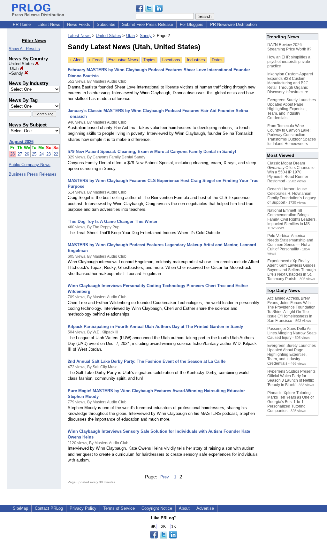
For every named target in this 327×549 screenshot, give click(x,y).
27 (20, 154)
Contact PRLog (49, 508)
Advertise (205, 508)
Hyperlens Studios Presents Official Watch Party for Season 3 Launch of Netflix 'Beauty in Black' (291, 378)
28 (12, 154)
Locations (171, 59)
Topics (149, 59)
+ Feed (95, 59)
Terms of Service (119, 508)
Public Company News (29, 164)
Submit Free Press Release (147, 24)
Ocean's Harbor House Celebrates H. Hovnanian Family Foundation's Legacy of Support (291, 196)
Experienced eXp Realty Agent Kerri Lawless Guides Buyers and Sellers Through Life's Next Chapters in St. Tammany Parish (291, 270)
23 (48, 154)
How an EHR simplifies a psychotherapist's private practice (288, 61)
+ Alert (76, 59)
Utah (15, 68)
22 (56, 154)
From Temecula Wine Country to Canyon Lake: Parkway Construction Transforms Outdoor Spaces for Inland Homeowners (291, 135)
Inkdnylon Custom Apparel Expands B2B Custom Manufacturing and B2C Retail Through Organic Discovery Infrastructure (290, 83)
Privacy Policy (83, 508)
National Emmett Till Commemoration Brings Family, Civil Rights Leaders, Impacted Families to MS (291, 217)
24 (41, 154)
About (184, 508)
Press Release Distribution (38, 14)
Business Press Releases (33, 174)
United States (22, 63)
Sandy (17, 73)
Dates (217, 59)
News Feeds (78, 24)
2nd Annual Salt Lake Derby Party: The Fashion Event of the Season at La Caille (146, 361)
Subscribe (106, 24)
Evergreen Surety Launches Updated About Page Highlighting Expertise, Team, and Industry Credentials (291, 109)
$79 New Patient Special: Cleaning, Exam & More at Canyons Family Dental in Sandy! (152, 151)
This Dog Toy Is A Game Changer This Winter (112, 221)
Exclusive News (123, 59)
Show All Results (24, 48)
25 (34, 154)
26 (27, 154)
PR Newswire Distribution (233, 24)
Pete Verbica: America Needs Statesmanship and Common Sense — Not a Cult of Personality (290, 242)
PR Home (22, 24)
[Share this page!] (149, 10)
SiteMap (20, 508)
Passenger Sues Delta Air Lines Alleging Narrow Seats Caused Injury (291, 333)
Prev (164, 477)
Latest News (48, 24)
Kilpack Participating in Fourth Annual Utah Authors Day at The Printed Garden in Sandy (155, 326)
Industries (196, 59)
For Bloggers (191, 24)
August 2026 (21, 141)
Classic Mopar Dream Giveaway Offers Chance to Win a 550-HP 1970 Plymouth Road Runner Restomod (291, 172)
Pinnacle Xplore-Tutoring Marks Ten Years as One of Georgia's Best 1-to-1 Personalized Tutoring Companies (290, 402)
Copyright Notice (156, 508)
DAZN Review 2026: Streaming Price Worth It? (289, 46)
